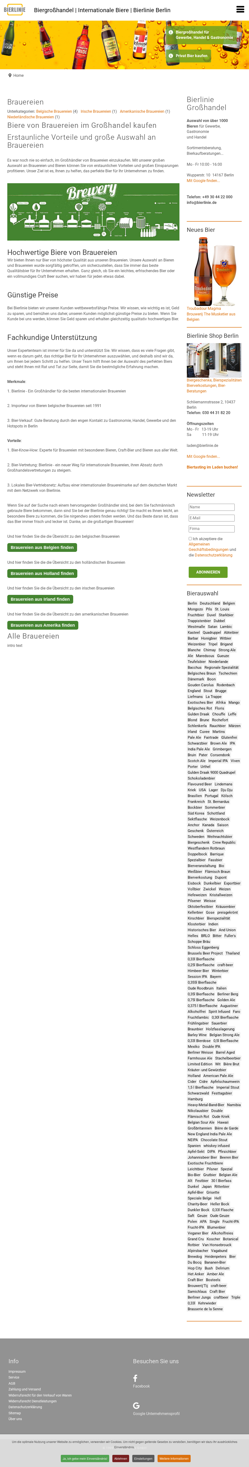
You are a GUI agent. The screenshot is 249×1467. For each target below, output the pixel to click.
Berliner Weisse (200, 1052)
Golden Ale (226, 1000)
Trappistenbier (199, 621)
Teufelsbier (197, 662)
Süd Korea (196, 813)
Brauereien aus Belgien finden (42, 547)
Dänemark (196, 679)
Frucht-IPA (230, 1221)
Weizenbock (220, 819)
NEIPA (193, 1140)
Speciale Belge (200, 1198)
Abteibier (231, 632)
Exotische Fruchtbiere (205, 1163)
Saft (191, 1216)
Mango (234, 702)
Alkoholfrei (197, 1011)
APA (203, 1221)
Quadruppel (212, 632)
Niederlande (218, 662)
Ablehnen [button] (120, 1458)
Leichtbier (196, 1169)
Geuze (202, 1216)
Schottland (216, 813)
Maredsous (205, 656)
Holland (194, 1076)
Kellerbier (195, 912)
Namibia (234, 1105)
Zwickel (209, 889)
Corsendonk (220, 755)
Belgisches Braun (202, 673)
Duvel (211, 615)
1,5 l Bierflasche (200, 1087)
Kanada (208, 825)
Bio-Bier (194, 1175)
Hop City (195, 1268)
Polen (192, 1221)
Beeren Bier (229, 1157)
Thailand (233, 953)
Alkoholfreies (222, 1233)
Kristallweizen (221, 895)
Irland (192, 731)
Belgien (229, 603)
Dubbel (219, 621)
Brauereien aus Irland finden (40, 599)
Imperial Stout (227, 1087)
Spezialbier (196, 860)
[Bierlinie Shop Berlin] (214, 360)
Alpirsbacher (198, 1251)
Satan (212, 627)
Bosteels (213, 1280)
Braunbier (195, 1029)
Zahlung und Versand (25, 1389)
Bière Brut (231, 1064)
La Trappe (214, 696)
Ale (190, 656)
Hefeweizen (197, 895)
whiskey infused (217, 1146)
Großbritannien (200, 1128)
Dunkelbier (212, 883)
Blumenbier (216, 1227)
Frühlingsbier (198, 1023)
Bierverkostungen (201, 385)
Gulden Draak (198, 714)
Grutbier (209, 1175)
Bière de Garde (226, 1128)
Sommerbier (215, 807)
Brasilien (195, 796)
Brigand (226, 644)
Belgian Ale (228, 1175)
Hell (217, 1198)
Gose (210, 912)
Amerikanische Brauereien (142, 111)
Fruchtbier (196, 615)
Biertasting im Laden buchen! (212, 467)
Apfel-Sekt (196, 1151)
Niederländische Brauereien (30, 117)
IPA (232, 743)
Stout (208, 691)
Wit (218, 1064)
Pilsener (194, 901)
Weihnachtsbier (219, 836)
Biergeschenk (199, 842)
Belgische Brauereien (54, 111)
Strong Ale (227, 650)
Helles (193, 936)
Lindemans (223, 784)
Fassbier (215, 860)
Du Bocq (195, 1262)
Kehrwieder (207, 1303)
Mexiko (194, 1046)
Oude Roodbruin (200, 988)
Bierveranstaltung (202, 866)
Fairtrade (211, 737)
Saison (222, 825)
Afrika (221, 702)
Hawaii (223, 1122)
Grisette (212, 1192)
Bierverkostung (200, 877)
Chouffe (218, 714)
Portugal (211, 796)
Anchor (193, 825)
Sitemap (15, 1413)
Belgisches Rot (200, 708)
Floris (219, 708)
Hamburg (195, 1099)
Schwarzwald (198, 1093)
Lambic (226, 627)
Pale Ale (194, 737)
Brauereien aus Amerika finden (43, 625)
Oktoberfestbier (200, 906)
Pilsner (212, 1169)
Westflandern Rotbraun (206, 848)
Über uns (15, 1419)
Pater (203, 755)
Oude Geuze (219, 1216)
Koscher (213, 1239)
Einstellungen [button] (143, 1458)
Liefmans (195, 696)
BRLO (205, 936)
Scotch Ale (196, 761)
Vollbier (194, 889)
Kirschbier (196, 918)
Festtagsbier (222, 1093)
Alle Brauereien (33, 636)
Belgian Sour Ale (201, 1122)
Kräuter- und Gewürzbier (207, 1070)
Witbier (225, 638)
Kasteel (194, 632)
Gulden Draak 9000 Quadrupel (211, 772)
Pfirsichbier (227, 1151)
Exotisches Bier (200, 702)
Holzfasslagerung (220, 1029)
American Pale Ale (218, 1076)
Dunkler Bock (198, 1210)
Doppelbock (197, 854)
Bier (232, 1256)
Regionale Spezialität (222, 667)
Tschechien (228, 673)
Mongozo (195, 609)
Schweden (196, 836)
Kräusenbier (225, 906)
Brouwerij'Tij (198, 1286)
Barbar (193, 638)
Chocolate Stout (214, 1140)
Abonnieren (208, 572)
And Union (227, 930)
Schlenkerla (197, 726)
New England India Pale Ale (210, 1134)
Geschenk (196, 831)
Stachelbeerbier (227, 1058)
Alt (190, 1181)
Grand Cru (196, 1239)
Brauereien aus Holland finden (42, 573)
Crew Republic (224, 842)
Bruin (192, 755)
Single (215, 1221)
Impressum (17, 1371)
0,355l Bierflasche (202, 982)
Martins (219, 731)
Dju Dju (226, 790)
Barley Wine (197, 1035)
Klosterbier (196, 924)
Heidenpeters (215, 1256)
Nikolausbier (198, 1111)
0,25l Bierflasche (201, 965)
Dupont (221, 877)
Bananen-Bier (215, 1262)
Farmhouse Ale (200, 1058)
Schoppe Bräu (199, 941)
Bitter (217, 936)
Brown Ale (218, 743)
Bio (221, 866)
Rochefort (220, 720)
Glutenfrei (229, 737)
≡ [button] (240, 10)
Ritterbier (221, 1186)
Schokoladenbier (201, 778)
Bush (209, 1268)
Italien (221, 988)
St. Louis (222, 609)
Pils (209, 609)
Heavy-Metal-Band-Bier (206, 1105)
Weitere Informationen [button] (174, 1458)
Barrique (217, 854)
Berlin (192, 603)
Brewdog (195, 1256)
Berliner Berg (227, 994)
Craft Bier (195, 1280)
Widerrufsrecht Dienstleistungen (33, 1401)
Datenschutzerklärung (213, 555)
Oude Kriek (221, 1116)
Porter (193, 766)
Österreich (215, 831)
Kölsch (226, 796)
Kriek (192, 790)
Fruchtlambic (198, 1017)
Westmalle (196, 627)
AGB (12, 1383)
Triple (235, 1297)
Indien (213, 924)
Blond (192, 720)
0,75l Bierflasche (201, 1000)
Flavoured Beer (200, 784)
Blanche (194, 650)
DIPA (211, 1151)
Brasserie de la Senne (205, 1309)
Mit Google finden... (203, 180)
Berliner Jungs (199, 1297)
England (194, 691)
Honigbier (209, 638)
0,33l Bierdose (199, 1041)
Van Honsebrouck (216, 1245)
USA (202, 790)
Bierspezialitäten (227, 380)
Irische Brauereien (96, 111)
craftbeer (221, 1297)
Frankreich (196, 801)
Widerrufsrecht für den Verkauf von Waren (40, 1395)
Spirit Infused (219, 1011)
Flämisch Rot (198, 1116)
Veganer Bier (198, 1233)
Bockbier (195, 807)
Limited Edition (200, 1064)
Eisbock (194, 883)
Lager (213, 790)
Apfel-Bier (196, 1192)
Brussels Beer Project (205, 953)
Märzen (234, 726)
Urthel (205, 766)
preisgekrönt (227, 912)
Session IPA (197, 976)
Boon (211, 679)
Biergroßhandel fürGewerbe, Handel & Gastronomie (204, 35)
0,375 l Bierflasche (202, 1006)
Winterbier (220, 971)
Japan (207, 1186)
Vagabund (219, 1251)
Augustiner (229, 1006)
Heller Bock (219, 1204)
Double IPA (211, 1046)
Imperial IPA (218, 761)
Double (217, 1111)
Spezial (226, 1169)
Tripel (212, 644)
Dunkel (193, 1186)
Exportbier (232, 883)
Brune (204, 720)
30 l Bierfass (221, 1181)
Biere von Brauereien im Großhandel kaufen (82, 125)
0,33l (191, 1303)
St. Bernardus (218, 801)
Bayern (215, 976)
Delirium (222, 1268)
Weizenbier (196, 644)
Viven (235, 761)
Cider (192, 1081)
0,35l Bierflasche (201, 994)
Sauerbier (219, 1023)
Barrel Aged (225, 1052)
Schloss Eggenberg (203, 947)
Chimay (210, 650)
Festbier (201, 1181)
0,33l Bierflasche (201, 959)
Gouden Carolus (201, 685)
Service (14, 1377)
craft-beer (225, 965)
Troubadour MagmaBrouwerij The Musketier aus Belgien (211, 314)
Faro (236, 1011)
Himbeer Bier (198, 971)
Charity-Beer (197, 1204)
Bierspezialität (218, 918)
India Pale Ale (199, 749)
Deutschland (210, 603)
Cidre (203, 1081)
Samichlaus (197, 1291)
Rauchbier (218, 726)
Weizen (225, 889)
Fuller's (230, 936)
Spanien (194, 1146)
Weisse (210, 901)
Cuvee (205, 731)
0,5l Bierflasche (225, 1041)
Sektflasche (197, 819)
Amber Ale (215, 1274)
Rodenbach (226, 685)
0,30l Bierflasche (225, 1017)
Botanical (230, 1239)
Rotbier (193, 1245)
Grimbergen (222, 749)
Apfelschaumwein (225, 1081)
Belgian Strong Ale (225, 1035)
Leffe (232, 714)
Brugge (220, 691)
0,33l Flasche (222, 1210)
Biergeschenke (199, 380)
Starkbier (226, 615)
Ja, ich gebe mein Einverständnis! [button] (85, 1458)
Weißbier (195, 871)
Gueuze (223, 656)
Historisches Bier (202, 930)
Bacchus (195, 667)
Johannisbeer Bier (202, 1157)
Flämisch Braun (217, 871)
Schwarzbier (197, 743)
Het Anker (196, 1274)
